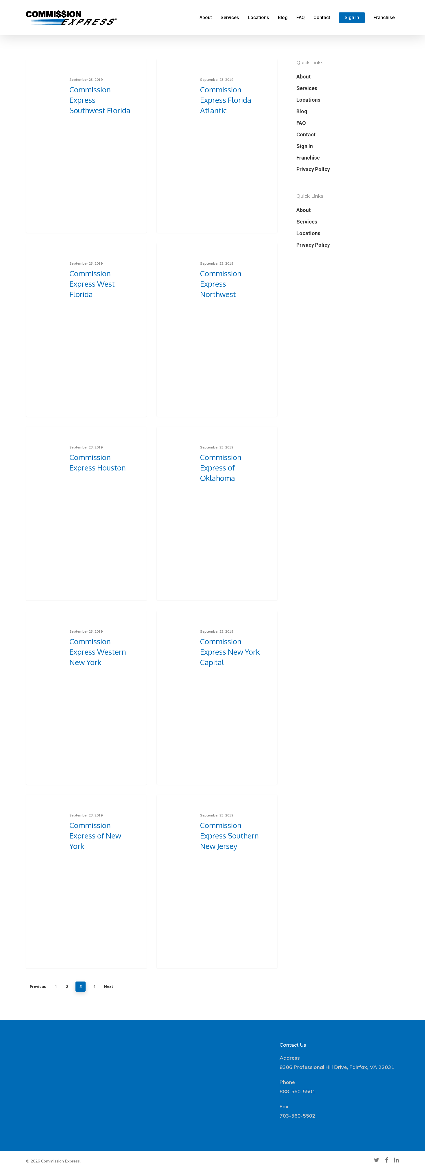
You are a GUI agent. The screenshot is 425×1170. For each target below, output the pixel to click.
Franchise (384, 17)
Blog (283, 17)
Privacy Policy (313, 169)
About (205, 17)
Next (108, 986)
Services (230, 17)
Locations (258, 17)
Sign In (352, 17)
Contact (321, 17)
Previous (38, 986)
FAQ (300, 17)
